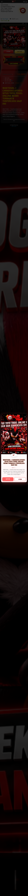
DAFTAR (8, 479)
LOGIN (20, 479)
